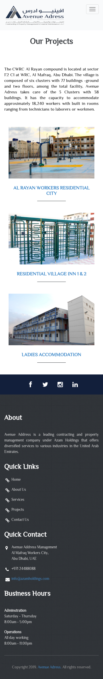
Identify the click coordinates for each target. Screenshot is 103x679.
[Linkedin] (75, 384)
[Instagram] (60, 384)
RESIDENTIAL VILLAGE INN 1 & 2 (51, 274)
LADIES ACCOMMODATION (51, 355)
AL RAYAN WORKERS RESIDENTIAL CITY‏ (51, 191)
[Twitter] (45, 384)
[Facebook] (30, 384)
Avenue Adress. (50, 667)
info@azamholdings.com (30, 579)
